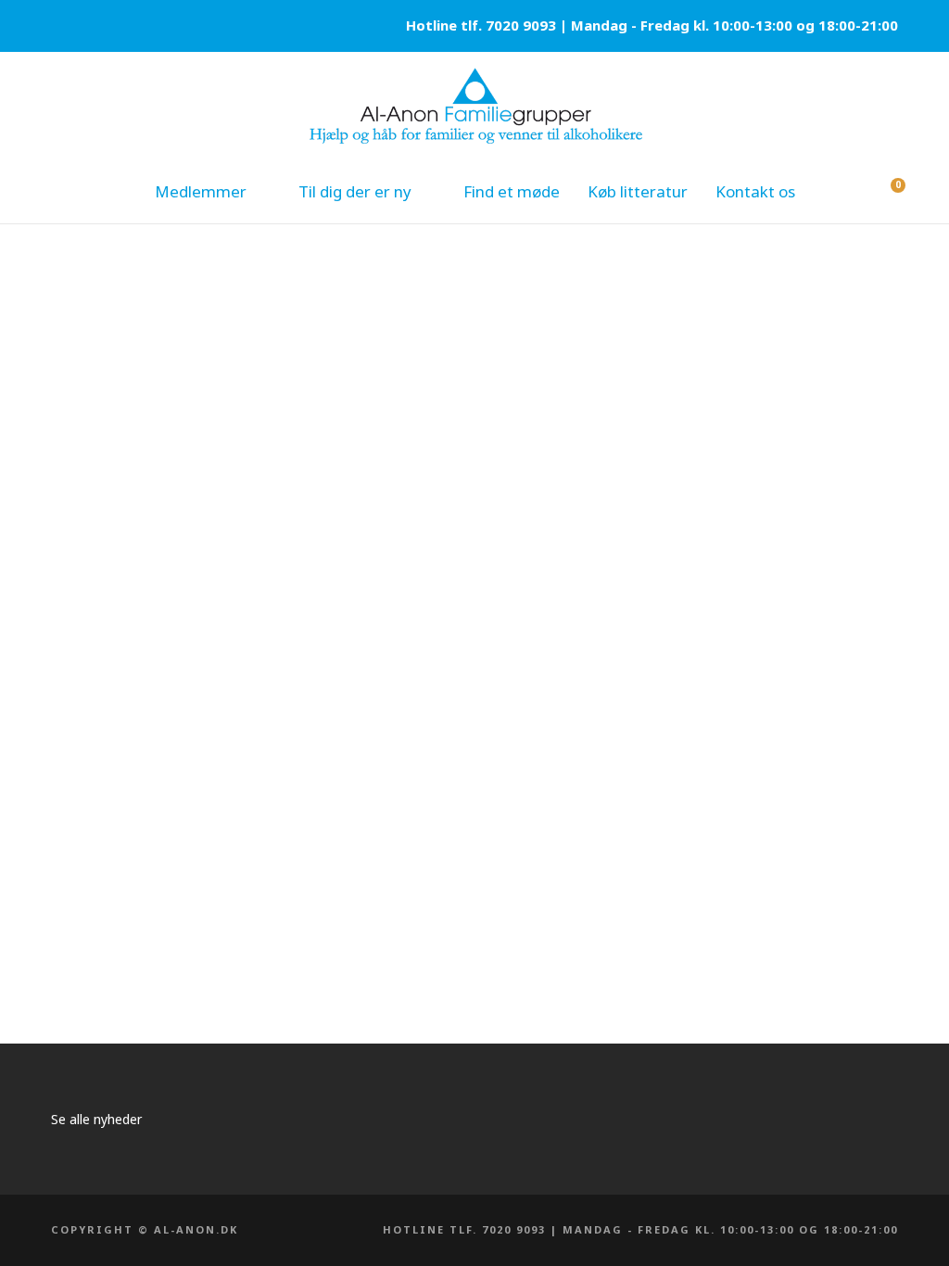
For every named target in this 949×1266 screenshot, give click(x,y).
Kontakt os (755, 191)
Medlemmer (201, 191)
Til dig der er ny (354, 191)
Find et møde (511, 191)
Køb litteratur (638, 191)
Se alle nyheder (96, 1119)
